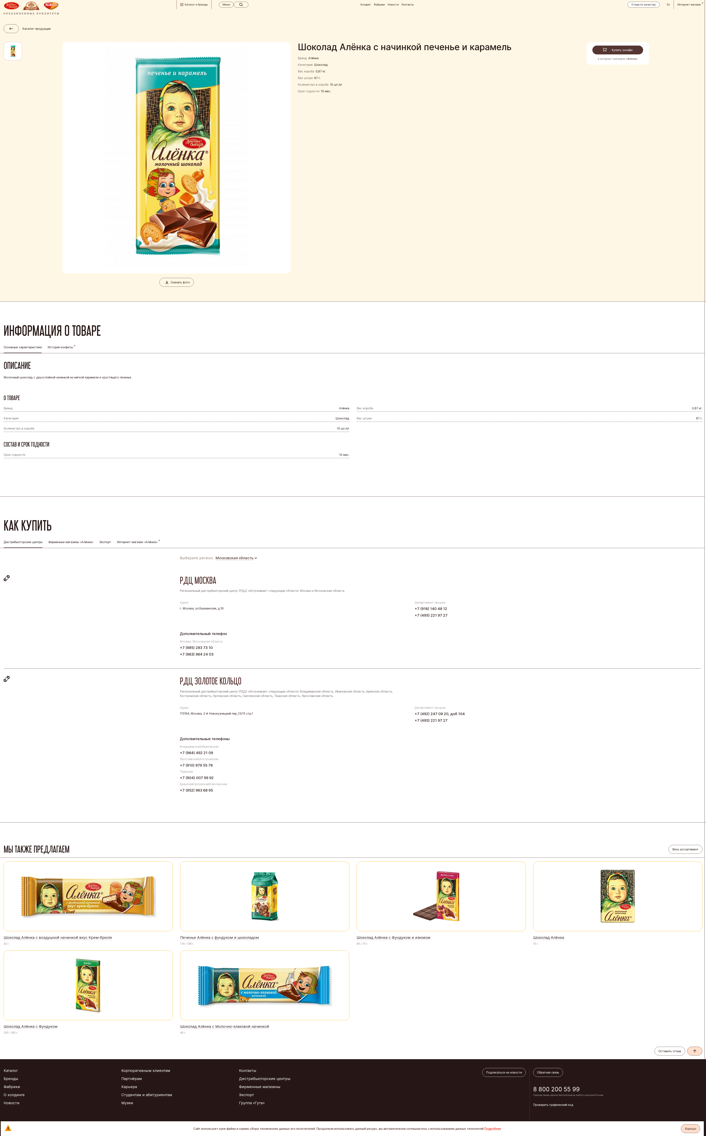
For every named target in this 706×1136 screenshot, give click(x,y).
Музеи (127, 1103)
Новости (393, 4)
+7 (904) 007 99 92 (197, 778)
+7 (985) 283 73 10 (196, 647)
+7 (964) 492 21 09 (196, 753)
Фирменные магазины (259, 1087)
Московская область (234, 558)
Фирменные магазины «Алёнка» (70, 542)
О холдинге (14, 1095)
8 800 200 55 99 (556, 1089)
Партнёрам (131, 1078)
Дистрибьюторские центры (264, 1078)
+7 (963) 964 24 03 (196, 654)
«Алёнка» (632, 58)
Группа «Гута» (252, 1103)
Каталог (11, 1070)
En (668, 4)
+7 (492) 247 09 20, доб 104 (440, 714)
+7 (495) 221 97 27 (431, 615)
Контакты (408, 4)
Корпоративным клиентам (145, 1070)
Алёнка (313, 58)
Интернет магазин (689, 4)
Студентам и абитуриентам (146, 1095)
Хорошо (690, 1128)
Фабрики (379, 4)
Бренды (11, 1078)
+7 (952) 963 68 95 (196, 790)
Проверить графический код (553, 1105)
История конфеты (60, 347)
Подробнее (492, 1128)
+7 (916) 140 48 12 (431, 609)
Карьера (129, 1087)
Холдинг (365, 4)
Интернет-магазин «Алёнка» (137, 542)
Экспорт (105, 542)
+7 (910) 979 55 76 (196, 765)
